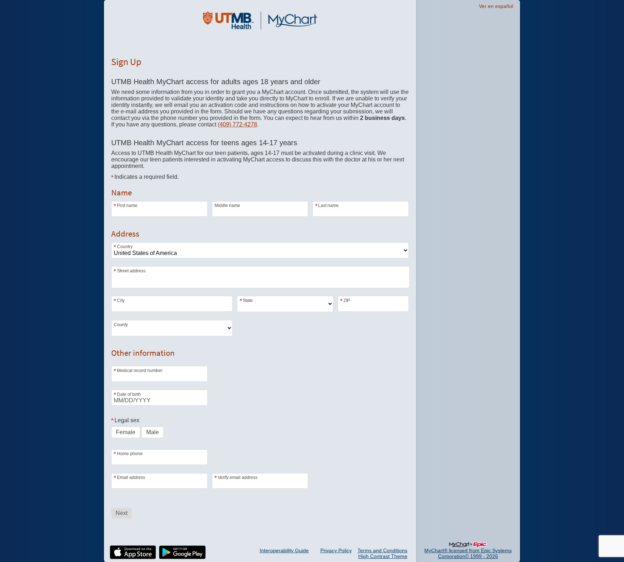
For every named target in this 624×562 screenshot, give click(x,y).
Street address (131, 270)
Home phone (130, 453)
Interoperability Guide (284, 550)
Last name (328, 205)
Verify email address (237, 477)
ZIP (346, 300)
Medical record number (139, 370)
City (121, 300)
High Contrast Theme (382, 556)
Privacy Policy (336, 550)
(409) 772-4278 (237, 124)
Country (125, 246)
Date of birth (129, 394)
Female (125, 432)
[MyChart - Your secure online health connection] (260, 20)
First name (127, 205)
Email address (131, 477)
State (248, 300)
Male (152, 432)
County (121, 324)
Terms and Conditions (382, 550)
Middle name (227, 205)
